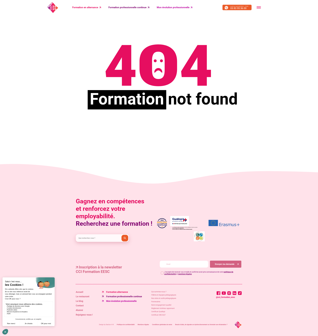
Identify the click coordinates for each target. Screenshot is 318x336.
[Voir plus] (224, 223)
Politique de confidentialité (126, 324)
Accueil (79, 292)
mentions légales (185, 274)
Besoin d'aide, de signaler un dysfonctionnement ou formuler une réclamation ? (201, 324)
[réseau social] (218, 293)
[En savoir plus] (199, 236)
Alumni (79, 310)
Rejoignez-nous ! (84, 314)
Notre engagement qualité (161, 305)
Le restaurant (82, 296)
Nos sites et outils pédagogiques (163, 298)
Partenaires (155, 302)
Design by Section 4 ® (106, 324)
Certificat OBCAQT (158, 315)
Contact (80, 305)
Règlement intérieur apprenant (163, 308)
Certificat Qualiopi (158, 312)
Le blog (79, 301)
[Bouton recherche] (124, 238)
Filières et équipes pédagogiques (163, 295)
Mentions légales (143, 324)
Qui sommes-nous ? (158, 292)
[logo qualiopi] (186, 223)
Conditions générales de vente (162, 324)
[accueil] (238, 324)
